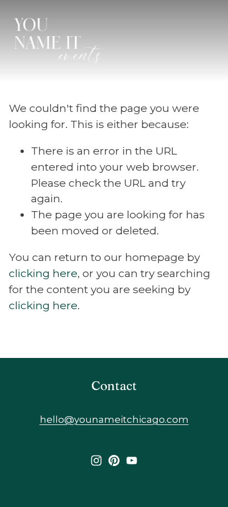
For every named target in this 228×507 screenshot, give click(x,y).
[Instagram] (96, 460)
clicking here (43, 273)
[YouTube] (131, 460)
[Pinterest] (114, 460)
